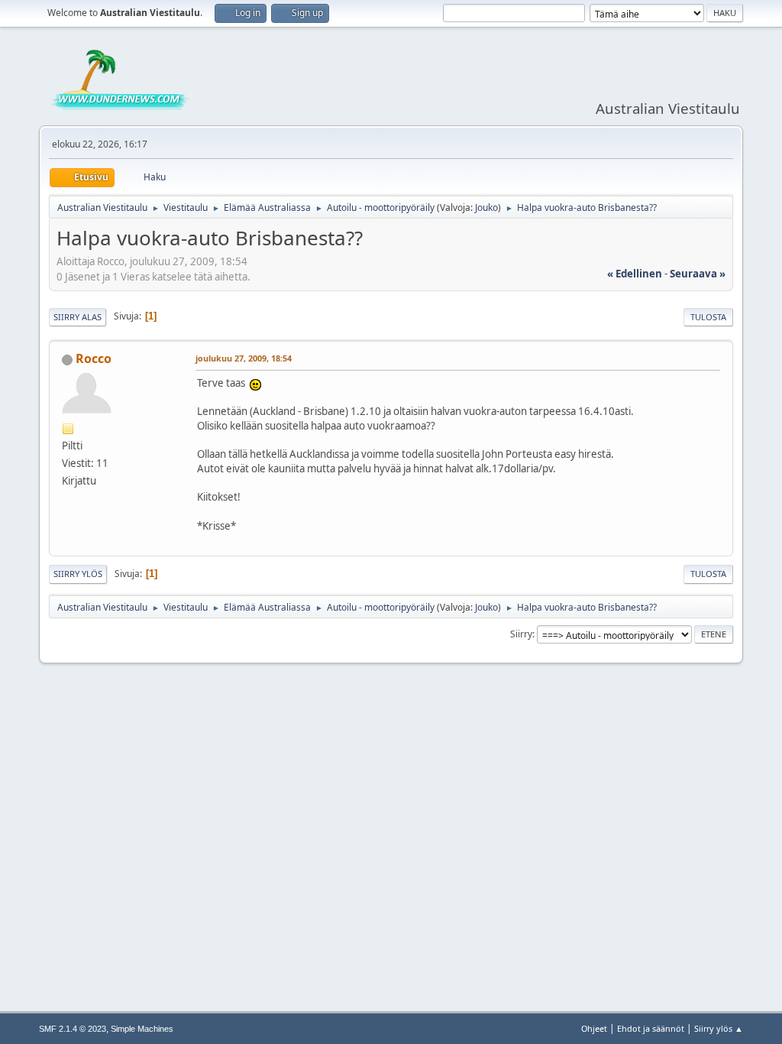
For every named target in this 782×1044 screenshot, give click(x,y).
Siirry (521, 633)
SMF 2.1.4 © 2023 (72, 1028)
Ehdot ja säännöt (650, 1028)
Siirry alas (77, 317)
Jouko (486, 207)
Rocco (93, 358)
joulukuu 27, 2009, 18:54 (244, 358)
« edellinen (634, 273)
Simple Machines (142, 1028)
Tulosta (708, 317)
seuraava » (697, 273)
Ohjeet (594, 1028)
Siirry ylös (77, 573)
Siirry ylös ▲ (718, 1028)
